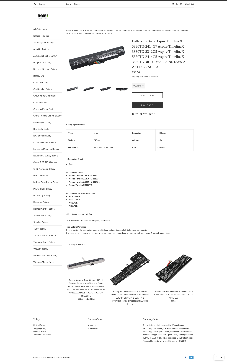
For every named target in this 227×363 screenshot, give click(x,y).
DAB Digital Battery (42, 122)
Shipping (135, 77)
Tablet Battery (39, 229)
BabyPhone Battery (42, 62)
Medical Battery (40, 175)
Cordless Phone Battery (44, 109)
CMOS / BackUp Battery (44, 96)
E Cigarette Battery (42, 136)
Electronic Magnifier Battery (46, 149)
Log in (68, 4)
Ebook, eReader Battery (44, 142)
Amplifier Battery (41, 49)
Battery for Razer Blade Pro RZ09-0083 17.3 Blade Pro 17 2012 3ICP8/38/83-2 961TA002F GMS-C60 (173, 294)
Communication (40, 102)
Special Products (41, 36)
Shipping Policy (40, 328)
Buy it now (147, 105)
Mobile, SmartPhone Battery (46, 182)
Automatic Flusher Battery (45, 56)
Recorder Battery (41, 202)
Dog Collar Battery (42, 129)
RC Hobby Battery (41, 195)
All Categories (40, 29)
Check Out (189, 4)
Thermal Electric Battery (44, 235)
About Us (92, 325)
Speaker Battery (40, 222)
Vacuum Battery (40, 249)
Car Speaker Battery (42, 89)
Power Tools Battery (42, 189)
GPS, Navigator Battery (44, 169)
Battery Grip (38, 76)
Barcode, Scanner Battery (45, 69)
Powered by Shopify (63, 358)
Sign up (77, 4)
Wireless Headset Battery (45, 255)
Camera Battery (40, 82)
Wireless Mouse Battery (44, 262)
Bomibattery (51, 358)
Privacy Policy (39, 331)
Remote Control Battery (44, 209)
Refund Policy (39, 325)
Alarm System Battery (43, 43)
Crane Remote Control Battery (47, 116)
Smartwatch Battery (42, 215)
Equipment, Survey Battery (45, 156)
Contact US (93, 328)
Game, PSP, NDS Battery (45, 162)
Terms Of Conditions (42, 335)
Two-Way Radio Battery (44, 242)
